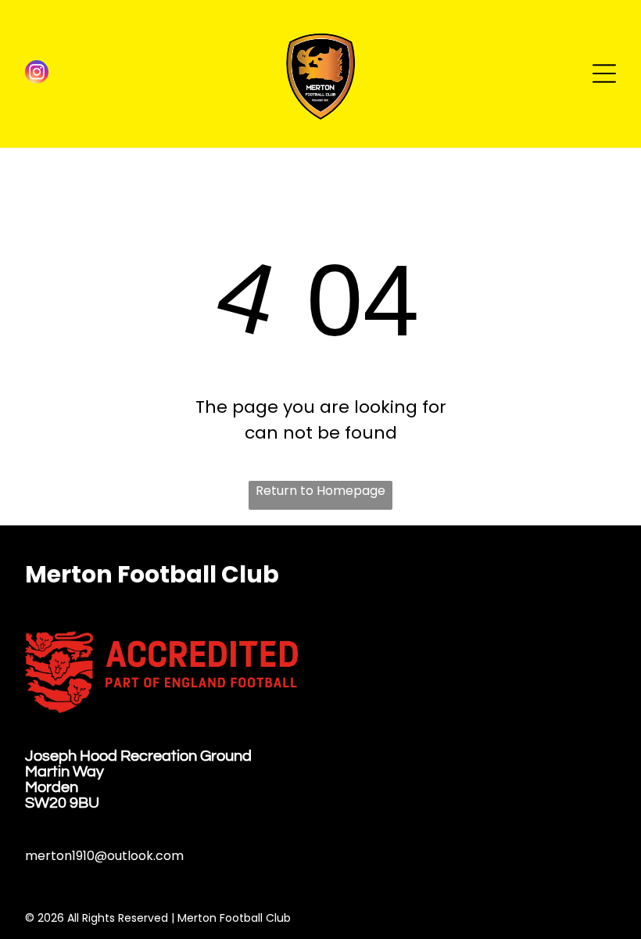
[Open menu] (604, 73)
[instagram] (36, 74)
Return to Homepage (320, 491)
